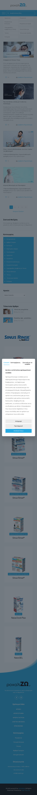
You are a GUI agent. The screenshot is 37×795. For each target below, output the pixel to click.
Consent (6, 362)
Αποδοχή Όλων (18, 431)
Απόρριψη (18, 421)
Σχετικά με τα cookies (27, 363)
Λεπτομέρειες (15, 362)
